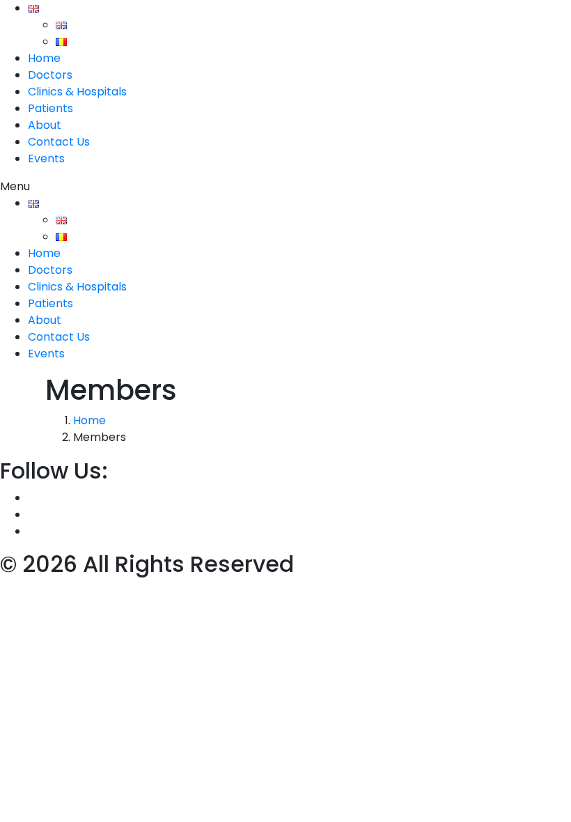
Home (44, 58)
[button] (285, 186)
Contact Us (59, 142)
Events (46, 158)
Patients (50, 108)
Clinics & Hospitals (77, 92)
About (44, 125)
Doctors (50, 75)
